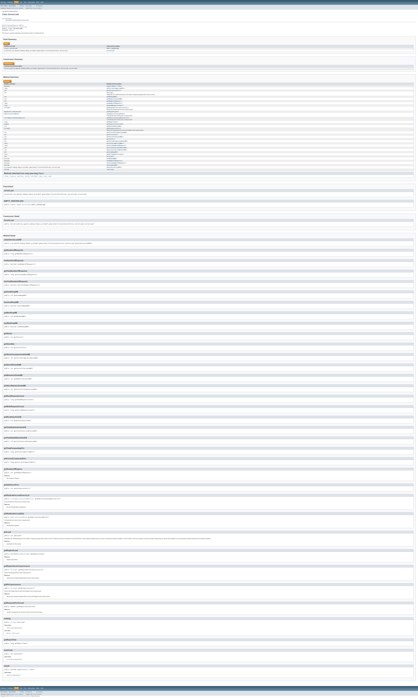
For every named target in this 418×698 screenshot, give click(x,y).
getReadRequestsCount (114, 105)
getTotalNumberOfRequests (116, 145)
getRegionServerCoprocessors (117, 107)
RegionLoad (16, 111)
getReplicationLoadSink (115, 114)
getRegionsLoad (112, 111)
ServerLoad (13, 48)
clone (6, 176)
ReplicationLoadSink (11, 114)
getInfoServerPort (113, 90)
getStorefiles (112, 134)
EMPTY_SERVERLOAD (113, 48)
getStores (110, 139)
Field (12, 8)
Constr (16, 8)
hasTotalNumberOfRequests (116, 163)
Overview (3, 2)
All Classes (39, 6)
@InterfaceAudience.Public (13, 25)
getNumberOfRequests (114, 103)
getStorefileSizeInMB (114, 137)
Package (10, 2)
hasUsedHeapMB (112, 165)
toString (110, 169)
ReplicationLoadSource (16, 118)
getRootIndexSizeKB (113, 126)
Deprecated (31, 2)
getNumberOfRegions (113, 101)
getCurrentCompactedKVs (115, 88)
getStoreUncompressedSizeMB (116, 141)
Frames (22, 6)
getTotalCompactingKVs (115, 143)
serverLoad (110, 50)
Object (11, 30)
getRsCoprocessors (113, 128)
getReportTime (112, 122)
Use (21, 2)
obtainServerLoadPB (113, 167)
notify (27, 176)
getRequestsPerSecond (114, 124)
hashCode (110, 156)
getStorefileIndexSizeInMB (116, 132)
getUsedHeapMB (112, 152)
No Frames (28, 6)
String (6, 107)
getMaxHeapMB (111, 97)
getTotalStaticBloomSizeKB (116, 147)
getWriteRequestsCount (115, 154)
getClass (20, 176)
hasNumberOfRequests (114, 161)
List (5, 118)
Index (37, 2)
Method (21, 8)
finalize (13, 176)
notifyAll (34, 176)
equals (109, 86)
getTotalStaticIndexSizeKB (116, 150)
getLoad (109, 92)
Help (42, 2)
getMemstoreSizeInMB (114, 99)
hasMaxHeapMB (111, 158)
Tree (25, 2)
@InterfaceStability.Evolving (14, 27)
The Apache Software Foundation (21, 696)
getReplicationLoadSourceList (117, 118)
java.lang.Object (7, 18)
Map (5, 111)
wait (40, 176)
